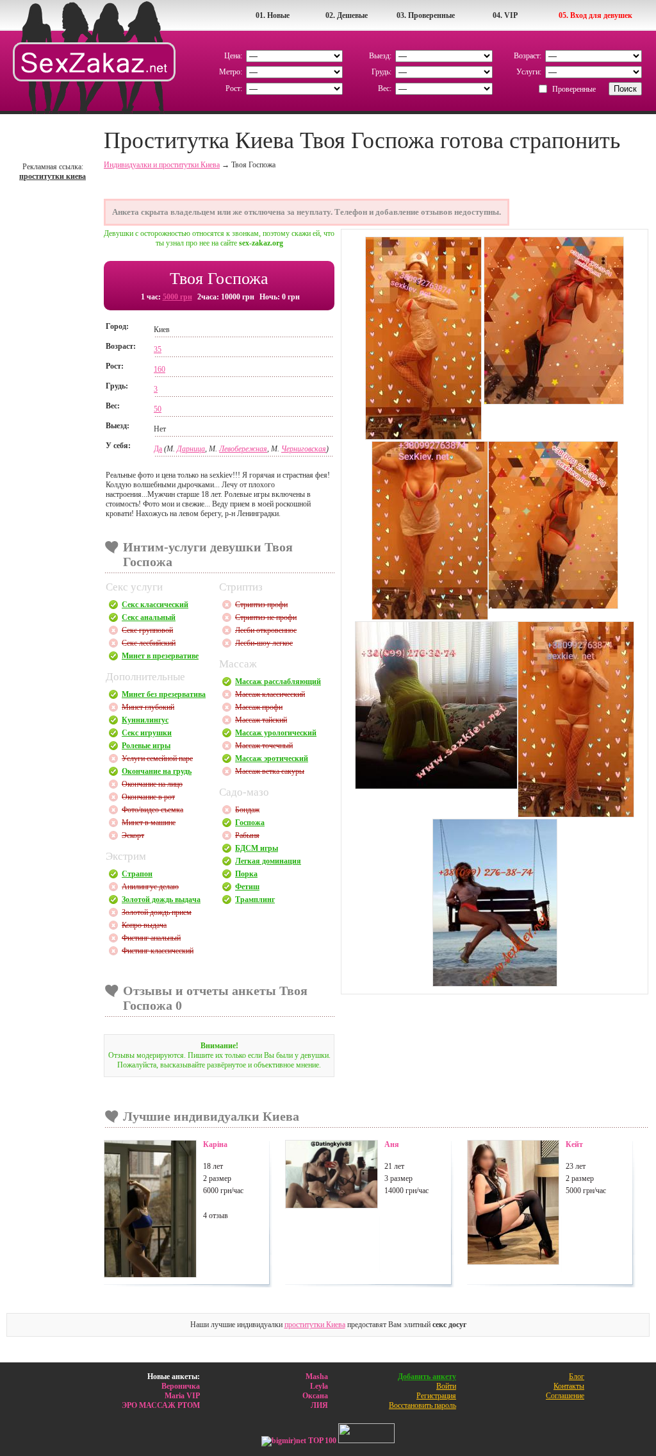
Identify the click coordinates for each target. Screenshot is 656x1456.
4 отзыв (215, 1215)
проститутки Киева (314, 1324)
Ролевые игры (146, 745)
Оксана (315, 1395)
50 (157, 409)
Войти (446, 1386)
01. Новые (273, 15)
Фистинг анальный (151, 937)
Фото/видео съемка (152, 809)
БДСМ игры (256, 848)
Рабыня (247, 835)
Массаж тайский (261, 719)
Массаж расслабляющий (278, 681)
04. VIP (505, 15)
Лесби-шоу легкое (264, 643)
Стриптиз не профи (266, 617)
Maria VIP (182, 1395)
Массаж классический (270, 694)
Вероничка (180, 1386)
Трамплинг (255, 899)
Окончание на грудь (157, 771)
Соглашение (565, 1395)
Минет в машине (149, 822)
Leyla (319, 1386)
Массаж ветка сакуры (269, 771)
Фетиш (247, 886)
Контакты (569, 1386)
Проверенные (574, 89)
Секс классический (155, 604)
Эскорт (133, 835)
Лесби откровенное (266, 630)
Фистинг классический (157, 950)
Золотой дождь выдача (161, 899)
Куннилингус (145, 719)
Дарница (191, 448)
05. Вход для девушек (595, 15)
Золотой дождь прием (157, 912)
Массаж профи (259, 707)
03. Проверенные (426, 15)
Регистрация (436, 1395)
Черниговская (303, 448)
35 (157, 349)
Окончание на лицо (152, 784)
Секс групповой (147, 630)
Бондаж (247, 809)
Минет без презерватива (164, 694)
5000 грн (177, 296)
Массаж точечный (264, 745)
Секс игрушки (147, 732)
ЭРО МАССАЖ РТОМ (161, 1405)
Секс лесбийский (149, 643)
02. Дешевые (346, 15)
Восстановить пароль (422, 1405)
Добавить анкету (427, 1376)
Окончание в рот (148, 796)
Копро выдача (144, 925)
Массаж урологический (275, 732)
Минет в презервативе (160, 655)
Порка (246, 873)
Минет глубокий (148, 707)
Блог (576, 1376)
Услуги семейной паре (157, 758)
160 (159, 369)
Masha (317, 1376)
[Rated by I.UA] (366, 1440)
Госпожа (250, 822)
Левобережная (243, 448)
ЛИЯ (319, 1405)
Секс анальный (149, 617)
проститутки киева (52, 176)
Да (158, 448)
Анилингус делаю (150, 886)
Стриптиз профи (261, 604)
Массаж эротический (271, 758)
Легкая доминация (268, 861)
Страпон (137, 873)
